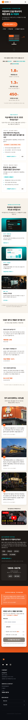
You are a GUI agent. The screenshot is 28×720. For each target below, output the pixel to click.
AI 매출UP (3, 688)
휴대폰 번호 (5, 618)
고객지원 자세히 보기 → (6, 558)
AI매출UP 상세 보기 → (11, 188)
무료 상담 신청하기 (9, 24)
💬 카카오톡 (17, 576)
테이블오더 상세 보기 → (11, 156)
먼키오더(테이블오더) (5, 686)
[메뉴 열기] (25, 2)
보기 (23, 631)
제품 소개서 (5, 700)
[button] (14, 518)
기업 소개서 (5, 704)
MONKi (8, 2)
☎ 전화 (10, 576)
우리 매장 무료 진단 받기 (14, 639)
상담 (22, 156)
